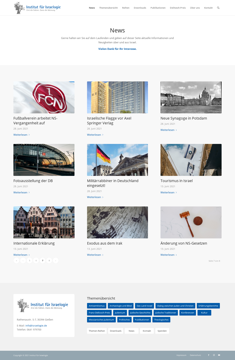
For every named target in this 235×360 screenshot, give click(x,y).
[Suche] (218, 7)
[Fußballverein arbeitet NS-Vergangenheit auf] (43, 97)
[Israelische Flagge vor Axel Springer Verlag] (117, 97)
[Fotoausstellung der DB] (43, 160)
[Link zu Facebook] (208, 355)
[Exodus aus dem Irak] (117, 222)
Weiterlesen (20, 134)
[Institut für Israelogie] (37, 7)
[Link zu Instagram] (213, 355)
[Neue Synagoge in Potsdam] (191, 97)
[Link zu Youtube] (219, 355)
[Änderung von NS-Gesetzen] (191, 222)
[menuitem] (92, 7)
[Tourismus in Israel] (191, 160)
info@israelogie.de (36, 325)
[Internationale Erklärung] (43, 222)
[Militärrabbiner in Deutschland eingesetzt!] (117, 160)
